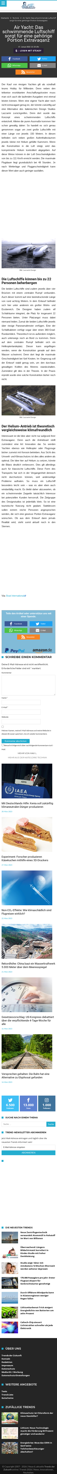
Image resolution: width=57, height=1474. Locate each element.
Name (5, 698)
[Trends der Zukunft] (28, 5)
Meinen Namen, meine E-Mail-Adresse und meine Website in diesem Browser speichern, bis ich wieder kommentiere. (26, 732)
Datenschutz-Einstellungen (16, 1375)
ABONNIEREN (28, 1153)
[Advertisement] (28, 205)
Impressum (7, 1365)
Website (5, 717)
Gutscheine (7, 1398)
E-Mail (5, 707)
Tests (4, 1391)
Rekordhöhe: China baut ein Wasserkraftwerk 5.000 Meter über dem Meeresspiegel (28, 965)
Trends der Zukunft (12, 1355)
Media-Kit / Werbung (12, 1372)
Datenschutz (8, 1368)
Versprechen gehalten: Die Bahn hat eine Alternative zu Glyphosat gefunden (25, 1075)
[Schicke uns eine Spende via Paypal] (15, 649)
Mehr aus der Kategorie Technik (27, 757)
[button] (14, 58)
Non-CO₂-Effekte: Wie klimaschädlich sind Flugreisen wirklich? (26, 912)
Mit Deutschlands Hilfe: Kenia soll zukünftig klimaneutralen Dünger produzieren (27, 805)
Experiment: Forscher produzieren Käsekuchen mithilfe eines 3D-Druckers (25, 858)
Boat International (15, 595)
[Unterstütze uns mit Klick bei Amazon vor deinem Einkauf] (42, 649)
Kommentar (7, 672)
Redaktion (7, 1362)
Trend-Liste (7, 1394)
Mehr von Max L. (27, 753)
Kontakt (6, 1358)
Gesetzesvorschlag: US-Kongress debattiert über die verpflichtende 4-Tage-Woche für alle (28, 1020)
